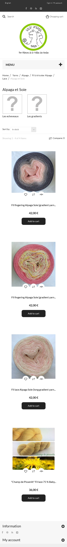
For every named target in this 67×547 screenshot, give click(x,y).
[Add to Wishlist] (25, 194)
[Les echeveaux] (12, 104)
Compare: (58, 138)
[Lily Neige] (33, 36)
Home (5, 75)
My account (11, 540)
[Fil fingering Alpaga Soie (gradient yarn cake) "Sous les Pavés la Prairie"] (33, 172)
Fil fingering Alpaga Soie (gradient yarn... (33, 205)
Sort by (6, 129)
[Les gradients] (37, 104)
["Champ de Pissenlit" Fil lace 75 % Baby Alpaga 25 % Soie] (33, 448)
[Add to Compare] (33, 194)
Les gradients (34, 116)
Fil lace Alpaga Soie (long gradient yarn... (33, 389)
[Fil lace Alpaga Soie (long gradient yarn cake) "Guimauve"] (33, 356)
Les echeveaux (10, 116)
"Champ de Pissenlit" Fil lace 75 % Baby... (33, 481)
